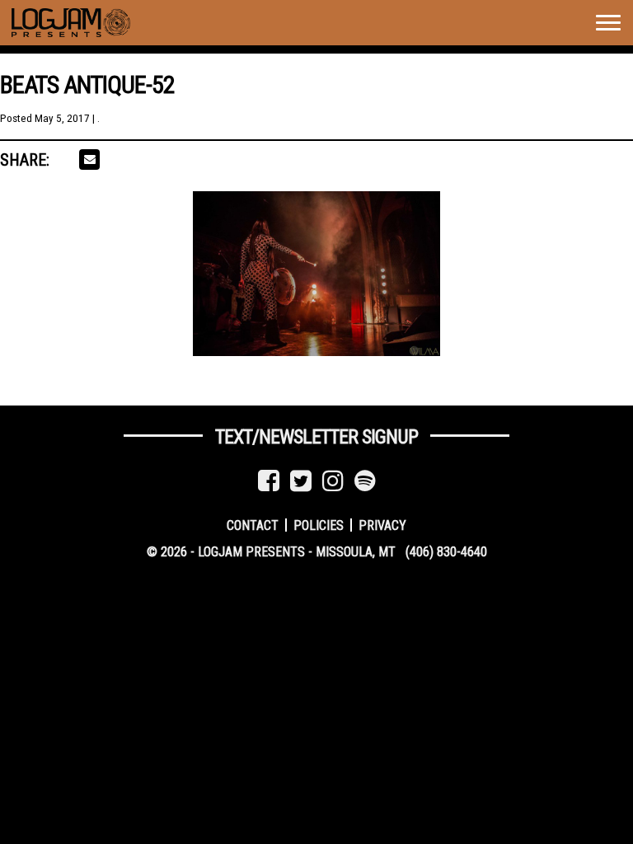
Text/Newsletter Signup (316, 436)
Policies (318, 524)
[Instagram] (333, 481)
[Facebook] (269, 481)
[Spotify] (365, 481)
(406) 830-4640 (446, 552)
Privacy (382, 524)
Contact (253, 524)
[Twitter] (301, 481)
